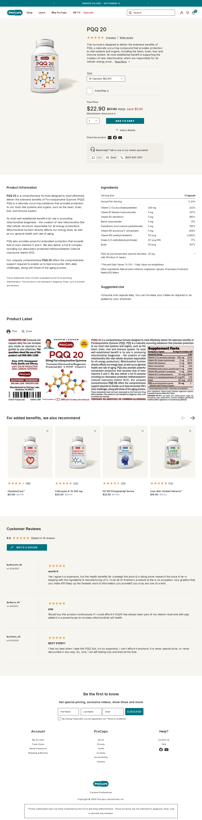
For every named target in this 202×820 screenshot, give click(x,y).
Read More (121, 61)
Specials (89, 12)
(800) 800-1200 (133, 157)
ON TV (76, 12)
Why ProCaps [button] (59, 12)
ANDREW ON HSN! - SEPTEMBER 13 (101, 3)
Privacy (101, 744)
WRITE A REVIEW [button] (27, 547)
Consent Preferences (101, 792)
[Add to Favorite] (117, 130)
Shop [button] (30, 12)
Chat (98, 157)
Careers (101, 761)
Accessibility (101, 757)
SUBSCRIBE (134, 711)
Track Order (38, 744)
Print (13, 331)
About (101, 740)
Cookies (101, 753)
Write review (126, 37)
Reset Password (38, 748)
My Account (38, 740)
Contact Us (164, 740)
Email (113, 157)
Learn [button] (42, 12)
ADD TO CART (125, 121)
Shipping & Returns (38, 753)
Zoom (28, 331)
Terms (101, 748)
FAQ (164, 744)
